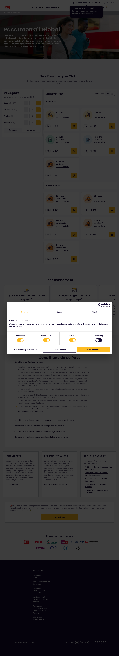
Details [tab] (59, 312)
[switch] (46, 340)
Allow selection (59, 349)
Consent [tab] (24, 312)
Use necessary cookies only (25, 349)
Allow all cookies (93, 349)
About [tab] (94, 312)
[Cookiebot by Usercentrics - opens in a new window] (100, 305)
